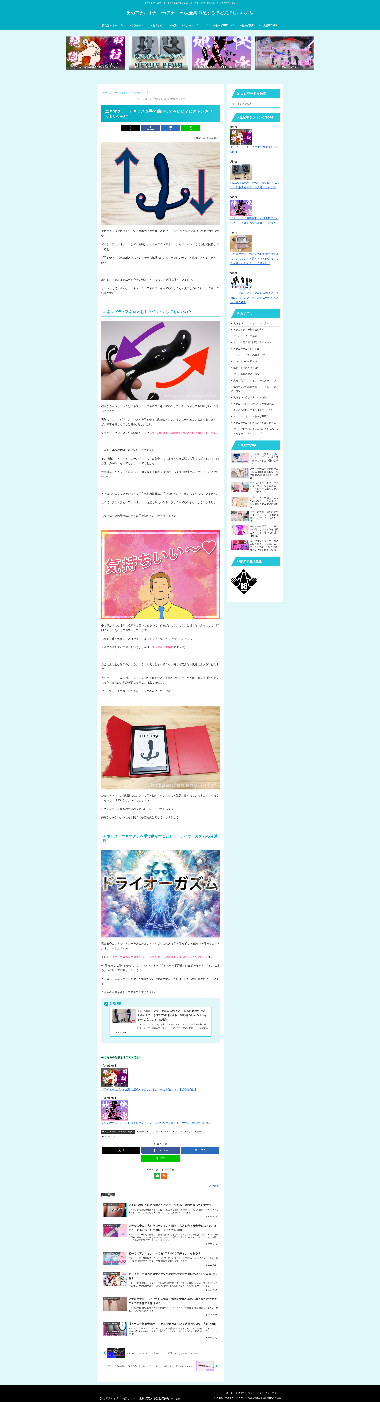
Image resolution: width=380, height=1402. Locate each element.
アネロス (178, 1132)
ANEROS (166, 1132)
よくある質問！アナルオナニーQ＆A (119, 1132)
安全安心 (200, 1132)
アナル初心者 (109, 1136)
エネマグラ (153, 1132)
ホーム (229, 1393)
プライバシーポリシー (270, 1393)
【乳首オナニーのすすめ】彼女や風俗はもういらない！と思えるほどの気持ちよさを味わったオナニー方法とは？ (254, 258)
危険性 (142, 1132)
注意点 (189, 1132)
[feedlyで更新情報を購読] (157, 1176)
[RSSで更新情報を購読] (164, 1176)
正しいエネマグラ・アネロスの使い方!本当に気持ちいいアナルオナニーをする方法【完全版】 (254, 297)
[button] (277, 104)
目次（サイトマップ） (246, 1393)
